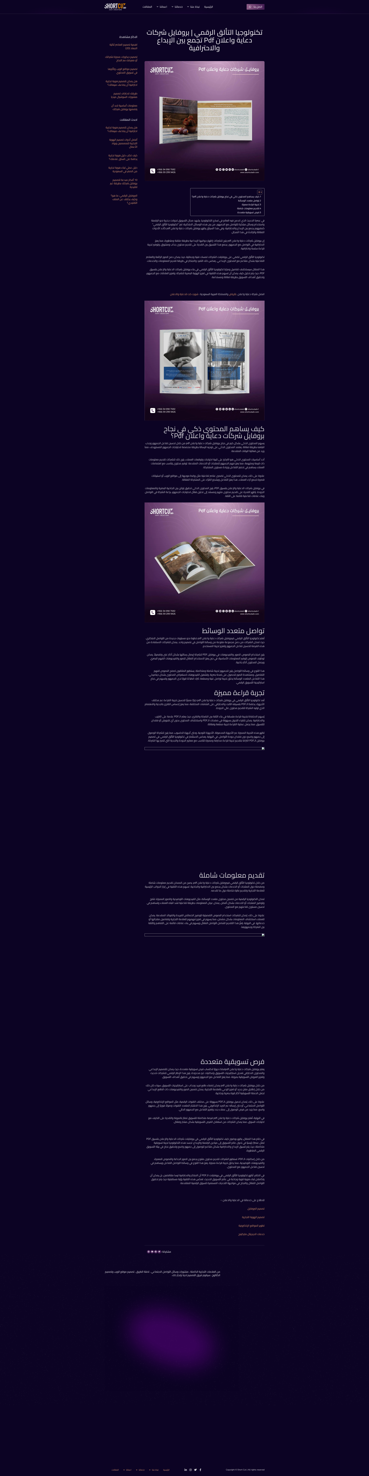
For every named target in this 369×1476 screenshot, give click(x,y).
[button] (159, 1252)
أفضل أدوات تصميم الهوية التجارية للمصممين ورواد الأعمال (123, 143)
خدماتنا (179, 7)
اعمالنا (163, 7)
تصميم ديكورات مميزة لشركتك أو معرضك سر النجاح (121, 58)
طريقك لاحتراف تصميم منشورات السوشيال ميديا (124, 95)
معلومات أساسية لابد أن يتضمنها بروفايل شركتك (124, 107)
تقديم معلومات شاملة (248, 208)
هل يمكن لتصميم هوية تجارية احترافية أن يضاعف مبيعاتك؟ (121, 83)
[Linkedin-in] (185, 1470)
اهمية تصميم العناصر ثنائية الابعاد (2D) (123, 46)
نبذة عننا (195, 7)
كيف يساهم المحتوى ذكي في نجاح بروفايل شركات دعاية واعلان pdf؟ (225, 196)
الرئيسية (208, 7)
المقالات (147, 7)
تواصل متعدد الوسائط (248, 200)
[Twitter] (195, 1470)
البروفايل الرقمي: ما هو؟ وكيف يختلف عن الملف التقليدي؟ (124, 199)
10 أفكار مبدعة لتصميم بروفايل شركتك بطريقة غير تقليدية (123, 183)
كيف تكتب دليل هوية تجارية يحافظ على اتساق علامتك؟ (122, 157)
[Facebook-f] (200, 1470)
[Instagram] (190, 1470)
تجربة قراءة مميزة (250, 204)
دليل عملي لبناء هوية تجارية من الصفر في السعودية (122, 169)
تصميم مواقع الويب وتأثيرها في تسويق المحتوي (122, 71)
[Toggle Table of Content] (258, 192)
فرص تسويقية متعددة (248, 212)
